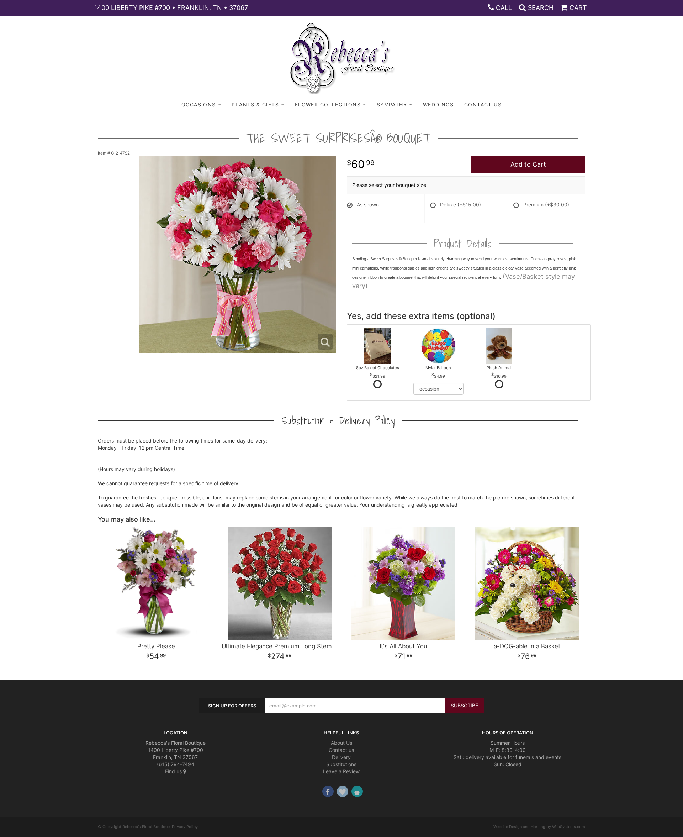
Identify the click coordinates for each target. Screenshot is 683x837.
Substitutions (341, 764)
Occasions (198, 104)
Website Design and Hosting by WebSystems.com (539, 826)
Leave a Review (341, 771)
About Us (341, 743)
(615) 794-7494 (175, 764)
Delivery (341, 757)
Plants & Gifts (255, 104)
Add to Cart (528, 164)
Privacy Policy (185, 826)
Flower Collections (328, 104)
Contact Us (483, 104)
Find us (174, 771)
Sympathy (392, 104)
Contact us (341, 750)
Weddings (438, 104)
